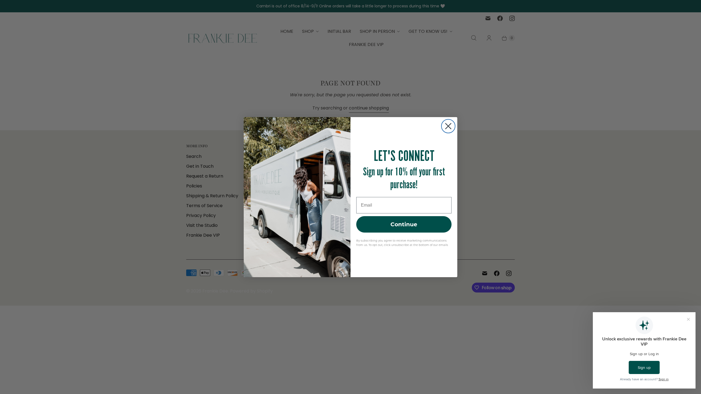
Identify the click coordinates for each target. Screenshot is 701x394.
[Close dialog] (448, 126)
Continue (403, 224)
